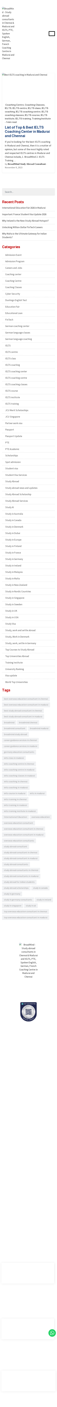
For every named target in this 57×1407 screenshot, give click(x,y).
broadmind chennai (28, 722)
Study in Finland (13, 546)
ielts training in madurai (15, 805)
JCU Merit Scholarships (16, 410)
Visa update (11, 675)
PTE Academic (12, 449)
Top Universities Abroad (17, 656)
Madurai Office (10, 1291)
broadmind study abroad (15, 734)
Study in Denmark (14, 526)
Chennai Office (10, 1235)
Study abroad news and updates (21, 487)
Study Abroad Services (16, 500)
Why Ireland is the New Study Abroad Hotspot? (25, 220)
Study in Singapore (14, 597)
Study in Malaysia (14, 572)
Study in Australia (14, 513)
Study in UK (11, 610)
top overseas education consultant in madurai (25, 917)
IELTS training (23, 118)
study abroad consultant (15, 846)
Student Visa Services (16, 475)
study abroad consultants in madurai (21, 876)
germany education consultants (19, 752)
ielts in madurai (37, 793)
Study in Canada (13, 520)
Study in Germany (14, 559)
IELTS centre (19, 108)
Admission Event (13, 254)
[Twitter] (42, 3)
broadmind (9, 722)
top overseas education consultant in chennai (25, 911)
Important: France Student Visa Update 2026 (24, 214)
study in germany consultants (18, 899)
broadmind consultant (14, 728)
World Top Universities (16, 682)
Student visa (11, 468)
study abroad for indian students (19, 882)
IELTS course (32, 115)
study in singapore (12, 905)
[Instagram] (54, 3)
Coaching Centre (14, 105)
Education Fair (12, 306)
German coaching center (17, 326)
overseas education (41, 817)
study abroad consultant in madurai (20, 858)
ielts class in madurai (14, 758)
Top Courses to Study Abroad (19, 649)
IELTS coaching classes (16, 384)
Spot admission (13, 462)
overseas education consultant (18, 823)
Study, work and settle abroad (20, 630)
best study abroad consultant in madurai (23, 716)
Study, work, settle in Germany (20, 643)
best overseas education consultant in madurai (26, 704)
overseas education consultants (19, 840)
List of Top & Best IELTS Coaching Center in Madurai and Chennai (27, 131)
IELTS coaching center (16, 371)
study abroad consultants (16, 864)
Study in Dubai (12, 533)
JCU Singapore (12, 416)
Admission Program (14, 261)
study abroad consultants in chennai (21, 870)
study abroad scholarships (16, 888)
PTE (7, 442)
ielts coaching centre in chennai (19, 764)
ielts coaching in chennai (15, 781)
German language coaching (18, 339)
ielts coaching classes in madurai (19, 775)
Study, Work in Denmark (17, 636)
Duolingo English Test (16, 300)
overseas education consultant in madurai (23, 834)
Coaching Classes (35, 105)
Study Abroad (12, 481)
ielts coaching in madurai (16, 787)
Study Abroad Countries (16, 1084)
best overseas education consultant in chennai (26, 699)
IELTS (8, 108)
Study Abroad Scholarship (18, 494)
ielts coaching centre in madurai (19, 769)
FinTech (9, 319)
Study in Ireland (13, 565)
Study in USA (11, 617)
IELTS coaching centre (28, 111)
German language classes (17, 332)
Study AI (9, 507)
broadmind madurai (39, 728)
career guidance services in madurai (20, 746)
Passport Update (13, 436)
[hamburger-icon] (52, 33)
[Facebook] (37, 3)
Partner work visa (13, 423)
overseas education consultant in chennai (23, 828)
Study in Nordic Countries (18, 591)
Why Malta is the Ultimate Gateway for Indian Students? (24, 235)
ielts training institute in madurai (20, 811)
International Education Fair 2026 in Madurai (24, 207)
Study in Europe (13, 539)
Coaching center (13, 274)
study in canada (40, 888)
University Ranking (14, 669)
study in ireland (44, 899)
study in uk (31, 905)
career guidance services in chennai (20, 740)
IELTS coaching (12, 364)
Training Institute (41, 118)
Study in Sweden (13, 604)
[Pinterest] (46, 3)
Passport (9, 429)
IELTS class (34, 108)
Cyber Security (12, 293)
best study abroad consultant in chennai (23, 710)
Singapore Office (12, 1347)
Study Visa (10, 623)
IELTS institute (12, 397)
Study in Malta (12, 578)
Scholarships (11, 455)
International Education (15, 817)
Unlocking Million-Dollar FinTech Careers (22, 227)
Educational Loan (13, 313)
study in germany (12, 893)
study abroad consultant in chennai (20, 852)
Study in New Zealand (16, 584)
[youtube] (50, 3)
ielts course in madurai (14, 793)
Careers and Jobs (13, 267)
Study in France (13, 552)
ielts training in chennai (15, 799)
